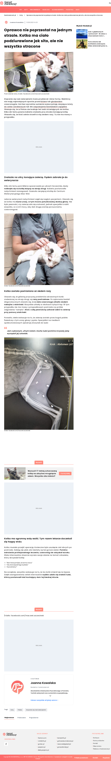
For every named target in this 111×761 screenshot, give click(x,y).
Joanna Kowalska (16, 22)
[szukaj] (110, 3)
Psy (21, 9)
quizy (77, 9)
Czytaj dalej (65, 473)
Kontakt (95, 758)
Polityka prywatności (81, 758)
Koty (26, 9)
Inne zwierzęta (35, 9)
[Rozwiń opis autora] (50, 696)
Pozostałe (69, 9)
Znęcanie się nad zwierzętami (36, 710)
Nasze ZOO (46, 9)
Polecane (22, 718)
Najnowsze (9, 717)
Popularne (33, 718)
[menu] (6, 744)
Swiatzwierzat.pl (10, 15)
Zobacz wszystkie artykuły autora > (44, 700)
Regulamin (106, 758)
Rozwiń (39, 462)
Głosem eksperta (58, 9)
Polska (20, 710)
